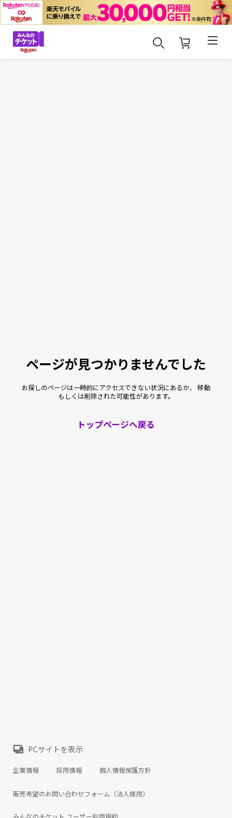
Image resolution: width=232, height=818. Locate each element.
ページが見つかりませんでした (116, 363)
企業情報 (26, 769)
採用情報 (69, 769)
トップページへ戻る (116, 424)
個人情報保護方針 (125, 769)
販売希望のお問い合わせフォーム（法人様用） (81, 793)
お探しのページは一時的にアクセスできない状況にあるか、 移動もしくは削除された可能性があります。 (116, 391)
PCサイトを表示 (55, 749)
